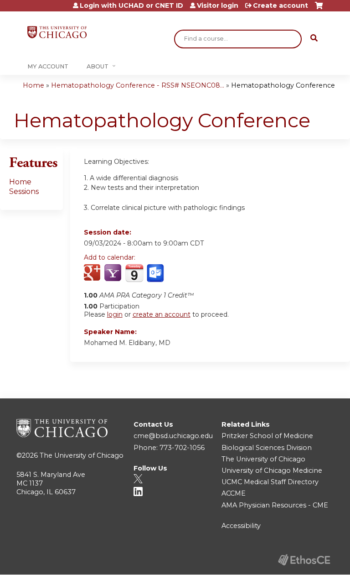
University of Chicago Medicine (271, 470)
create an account (161, 314)
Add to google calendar (93, 273)
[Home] (57, 32)
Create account (280, 5)
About (97, 66)
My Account (47, 66)
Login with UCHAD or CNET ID (131, 5)
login (115, 314)
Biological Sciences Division (266, 448)
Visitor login (217, 5)
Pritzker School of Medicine (267, 436)
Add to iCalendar (134, 273)
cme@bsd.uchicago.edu (173, 436)
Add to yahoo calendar (113, 273)
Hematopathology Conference (283, 85)
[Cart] (319, 9)
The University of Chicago (82, 455)
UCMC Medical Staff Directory (270, 482)
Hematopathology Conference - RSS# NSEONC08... (137, 85)
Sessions (24, 191)
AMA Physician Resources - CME (274, 505)
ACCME (233, 493)
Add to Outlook (156, 273)
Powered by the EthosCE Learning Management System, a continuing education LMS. (304, 559)
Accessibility (241, 526)
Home (33, 85)
